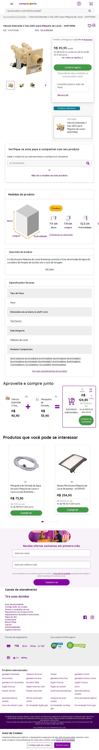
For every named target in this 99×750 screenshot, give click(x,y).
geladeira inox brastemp (13, 682)
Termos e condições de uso (17, 609)
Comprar (26, 513)
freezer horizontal (34, 691)
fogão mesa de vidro (35, 686)
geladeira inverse (33, 678)
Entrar (79, 3)
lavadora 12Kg (32, 682)
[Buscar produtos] (90, 11)
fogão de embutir (58, 686)
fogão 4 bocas (57, 682)
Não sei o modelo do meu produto (49, 175)
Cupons (8, 625)
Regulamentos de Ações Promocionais (22, 614)
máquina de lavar (34, 674)
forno (77, 686)
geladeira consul (82, 674)
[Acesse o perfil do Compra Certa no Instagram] (92, 618)
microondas (7, 678)
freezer (54, 674)
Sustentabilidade (12, 627)
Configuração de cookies (39, 745)
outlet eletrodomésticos (61, 691)
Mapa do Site (11, 617)
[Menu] (12, 4)
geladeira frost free (59, 678)
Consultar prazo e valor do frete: (70, 86)
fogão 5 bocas (81, 682)
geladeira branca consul (85, 678)
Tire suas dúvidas (17, 596)
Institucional (10, 620)
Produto (56, 208)
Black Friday (10, 622)
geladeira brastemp (11, 674)
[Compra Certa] (46, 3)
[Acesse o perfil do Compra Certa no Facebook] (85, 618)
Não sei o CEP (62, 95)
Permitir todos (62, 745)
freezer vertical (8, 691)
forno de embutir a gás (12, 705)
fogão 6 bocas (8, 686)
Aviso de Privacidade (61, 574)
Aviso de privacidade (14, 604)
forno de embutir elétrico (86, 698)
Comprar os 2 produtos (86, 420)
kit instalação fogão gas (37, 705)
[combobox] (49, 10)
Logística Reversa (13, 630)
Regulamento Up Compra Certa (19, 612)
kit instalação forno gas (85, 705)
